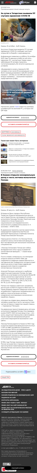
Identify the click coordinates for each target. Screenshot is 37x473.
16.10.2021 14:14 (5, 7)
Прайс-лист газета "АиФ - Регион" (14, 403)
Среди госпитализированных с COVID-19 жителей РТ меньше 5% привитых (17, 92)
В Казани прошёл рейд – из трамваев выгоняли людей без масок (19, 143)
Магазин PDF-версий (9, 392)
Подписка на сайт (8, 397)
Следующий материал (17, 468)
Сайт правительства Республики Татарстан (15, 207)
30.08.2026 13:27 (6, 171)
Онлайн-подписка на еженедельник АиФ (17, 395)
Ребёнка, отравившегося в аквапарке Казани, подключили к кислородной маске (21, 161)
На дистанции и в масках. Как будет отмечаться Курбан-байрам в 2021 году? (20, 155)
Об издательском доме (10, 390)
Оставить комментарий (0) (18, 124)
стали (17, 107)
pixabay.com (5, 43)
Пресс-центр (26, 390)
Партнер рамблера (17, 464)
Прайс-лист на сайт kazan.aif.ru (14, 405)
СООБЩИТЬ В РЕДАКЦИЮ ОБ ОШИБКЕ (14, 412)
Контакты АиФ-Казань (10, 400)
